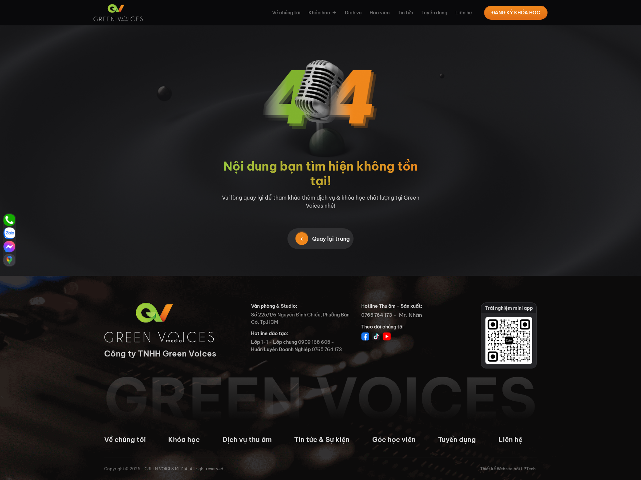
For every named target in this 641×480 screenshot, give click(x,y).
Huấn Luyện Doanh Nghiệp (281, 349)
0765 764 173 (376, 315)
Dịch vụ (353, 13)
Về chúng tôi (286, 13)
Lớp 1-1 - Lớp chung (274, 342)
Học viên (380, 13)
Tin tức (405, 13)
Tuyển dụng (434, 13)
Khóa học (319, 13)
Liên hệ (463, 13)
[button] (333, 12)
